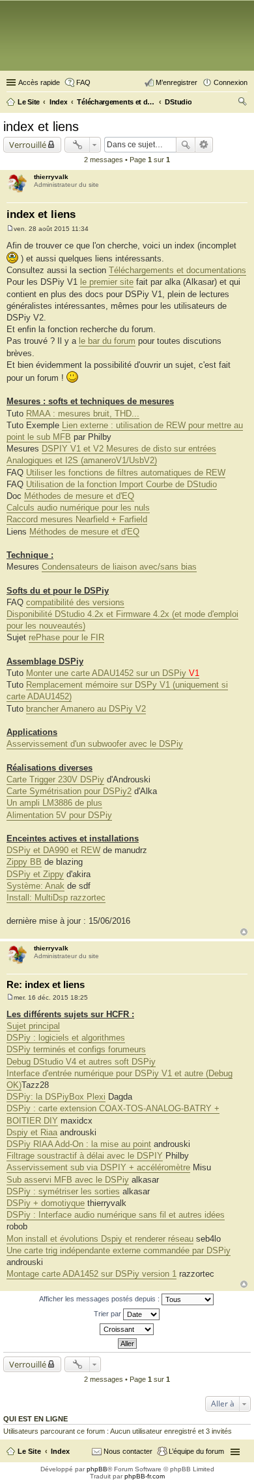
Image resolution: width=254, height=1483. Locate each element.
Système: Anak (35, 886)
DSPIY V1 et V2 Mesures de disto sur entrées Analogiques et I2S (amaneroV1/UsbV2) (111, 454)
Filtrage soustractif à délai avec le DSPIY (85, 1156)
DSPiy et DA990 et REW (53, 850)
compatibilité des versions (75, 602)
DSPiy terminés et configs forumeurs (76, 1049)
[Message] (10, 228)
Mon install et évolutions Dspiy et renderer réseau (100, 1239)
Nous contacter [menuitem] (128, 1451)
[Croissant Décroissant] (127, 1329)
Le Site (29, 1451)
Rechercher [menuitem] (242, 103)
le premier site (107, 282)
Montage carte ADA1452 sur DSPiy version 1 (91, 1274)
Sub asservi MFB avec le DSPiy (68, 1180)
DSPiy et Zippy (35, 874)
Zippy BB (24, 862)
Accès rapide (39, 82)
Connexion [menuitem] (230, 82)
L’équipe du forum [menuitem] (196, 1451)
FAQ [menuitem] (83, 82)
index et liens (41, 126)
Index (60, 1451)
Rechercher (185, 144)
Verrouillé (27, 145)
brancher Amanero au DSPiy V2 (86, 709)
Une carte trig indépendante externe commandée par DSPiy (119, 1250)
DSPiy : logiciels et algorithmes (66, 1038)
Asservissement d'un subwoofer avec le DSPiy (95, 744)
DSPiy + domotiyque (46, 1203)
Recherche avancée (204, 144)
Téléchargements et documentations (177, 270)
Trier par (108, 1314)
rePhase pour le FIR (66, 637)
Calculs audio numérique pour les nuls (78, 507)
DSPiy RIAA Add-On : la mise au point (79, 1144)
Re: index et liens (46, 984)
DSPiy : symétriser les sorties (63, 1191)
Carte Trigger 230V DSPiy (55, 779)
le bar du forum (107, 341)
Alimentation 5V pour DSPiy (59, 815)
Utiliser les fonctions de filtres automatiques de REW (125, 472)
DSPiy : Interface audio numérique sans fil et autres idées (116, 1215)
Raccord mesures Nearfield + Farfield (77, 519)
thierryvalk (51, 176)
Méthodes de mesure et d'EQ (79, 496)
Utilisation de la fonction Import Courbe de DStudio (121, 484)
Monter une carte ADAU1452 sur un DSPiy (112, 673)
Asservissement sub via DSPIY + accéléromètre (98, 1167)
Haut (243, 931)
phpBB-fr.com (144, 1476)
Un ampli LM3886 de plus (54, 803)
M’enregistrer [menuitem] (176, 82)
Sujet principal (33, 1026)
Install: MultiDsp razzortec (56, 897)
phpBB (97, 1469)
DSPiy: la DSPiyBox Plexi (56, 1097)
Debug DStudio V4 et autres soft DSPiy (81, 1062)
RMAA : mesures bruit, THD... (82, 413)
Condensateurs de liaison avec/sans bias (119, 567)
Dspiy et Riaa (32, 1132)
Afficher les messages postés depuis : (100, 1299)
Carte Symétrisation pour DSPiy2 (69, 791)
